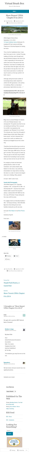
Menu (17, 11)
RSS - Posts (9, 416)
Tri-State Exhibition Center (10, 42)
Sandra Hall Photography (10, 182)
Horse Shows (11, 22)
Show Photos (21, 210)
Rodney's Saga (9, 329)
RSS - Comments (10, 420)
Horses (15, 22)
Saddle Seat (19, 22)
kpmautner (7, 362)
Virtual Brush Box (14, 3)
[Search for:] (13, 430)
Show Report (12, 210)
